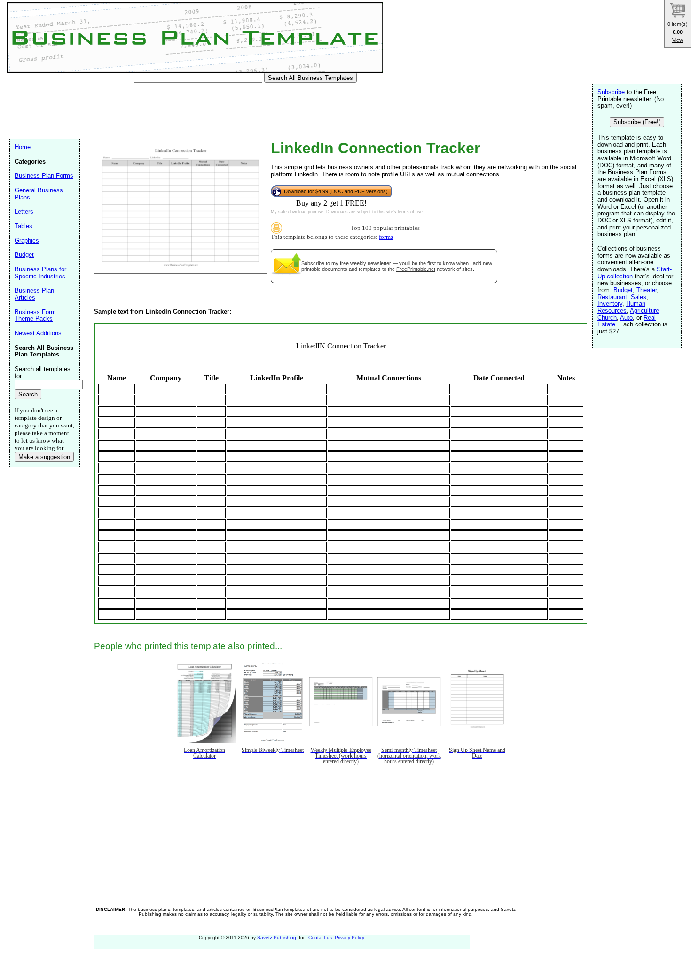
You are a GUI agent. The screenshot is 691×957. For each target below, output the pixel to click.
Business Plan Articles (34, 294)
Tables (23, 225)
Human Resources (621, 307)
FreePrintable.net (415, 269)
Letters (24, 211)
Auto (626, 317)
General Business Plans (39, 194)
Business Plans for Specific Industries (40, 273)
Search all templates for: (43, 372)
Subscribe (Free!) (636, 122)
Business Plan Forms (44, 175)
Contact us (320, 937)
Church (607, 317)
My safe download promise (297, 211)
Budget (623, 289)
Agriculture (644, 310)
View (677, 40)
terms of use (410, 211)
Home (23, 146)
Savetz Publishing (276, 937)
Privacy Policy (349, 937)
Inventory (609, 303)
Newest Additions (38, 333)
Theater (646, 289)
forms (386, 237)
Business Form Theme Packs (35, 315)
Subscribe (312, 263)
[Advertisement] (183, 113)
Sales (638, 297)
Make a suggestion (44, 456)
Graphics (27, 240)
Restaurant (612, 297)
